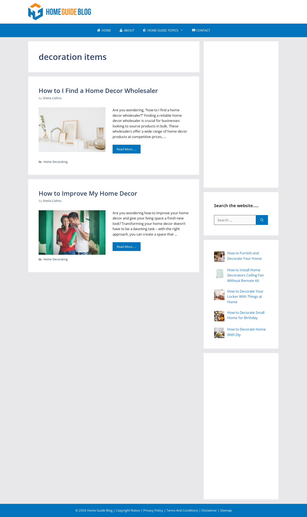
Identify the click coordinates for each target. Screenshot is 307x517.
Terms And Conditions (182, 510)
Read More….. (126, 149)
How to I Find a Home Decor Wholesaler (98, 90)
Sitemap (226, 510)
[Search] (262, 220)
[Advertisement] (203, 11)
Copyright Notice (128, 510)
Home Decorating (55, 162)
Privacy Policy (153, 510)
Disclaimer (209, 510)
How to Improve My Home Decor (88, 193)
